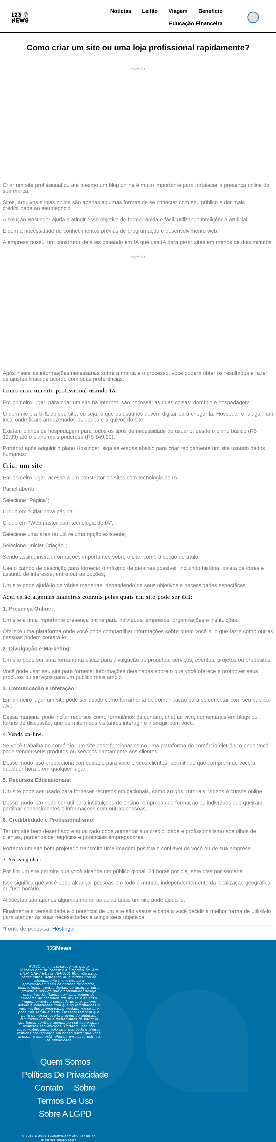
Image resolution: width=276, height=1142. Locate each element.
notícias (120, 11)
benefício (210, 11)
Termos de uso (65, 1101)
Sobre (84, 1087)
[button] (253, 17)
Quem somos (65, 1062)
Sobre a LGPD (65, 1114)
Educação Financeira (196, 23)
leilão (150, 11)
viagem (178, 11)
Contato (49, 1087)
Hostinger (63, 929)
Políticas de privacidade (65, 1075)
